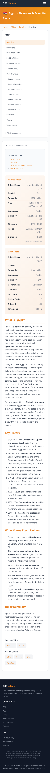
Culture (9, 120)
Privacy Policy (8, 738)
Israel (29, 657)
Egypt (21, 27)
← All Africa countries (13, 133)
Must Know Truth (13, 53)
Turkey (22, 645)
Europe (5, 715)
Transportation (13, 94)
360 (9, 3)
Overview (10, 42)
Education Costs (14, 99)
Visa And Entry (12, 69)
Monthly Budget (14, 109)
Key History (14, 162)
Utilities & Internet (15, 104)
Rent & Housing (14, 79)
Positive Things (12, 58)
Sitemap (6, 745)
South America (8, 722)
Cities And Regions (13, 63)
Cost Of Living (12, 74)
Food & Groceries (14, 84)
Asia (4, 711)
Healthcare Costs (14, 89)
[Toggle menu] (44, 3)
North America (8, 719)
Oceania (6, 726)
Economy (10, 115)
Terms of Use (8, 742)
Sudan (18, 657)
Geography (10, 47)
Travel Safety (11, 125)
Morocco (10, 645)
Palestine (10, 663)
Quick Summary (16, 168)
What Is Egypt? (16, 159)
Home (5, 27)
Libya (9, 657)
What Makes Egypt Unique (21, 165)
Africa (13, 27)
